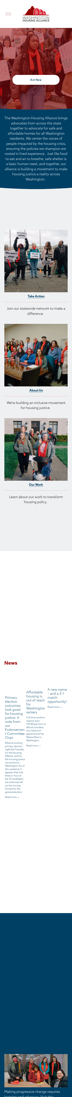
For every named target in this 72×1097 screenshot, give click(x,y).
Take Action (36, 296)
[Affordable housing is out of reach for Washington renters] (36, 682)
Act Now (36, 79)
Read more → (12, 797)
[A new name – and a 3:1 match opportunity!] (58, 681)
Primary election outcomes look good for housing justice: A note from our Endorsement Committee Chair (15, 717)
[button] (62, 672)
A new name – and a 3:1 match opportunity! (57, 695)
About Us (36, 390)
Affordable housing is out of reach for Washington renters (35, 702)
